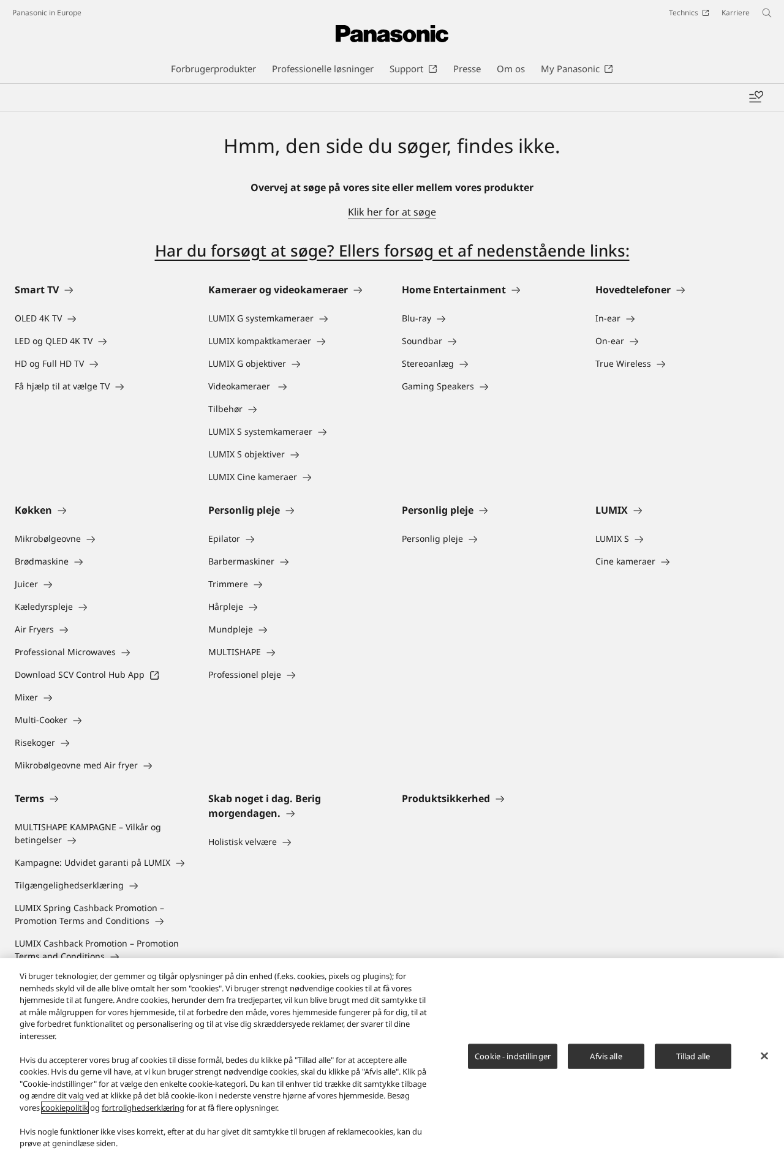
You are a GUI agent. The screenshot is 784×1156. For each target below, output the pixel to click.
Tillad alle (693, 1055)
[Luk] (764, 1055)
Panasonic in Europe (46, 12)
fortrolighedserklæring (143, 1107)
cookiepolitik (65, 1107)
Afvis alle (606, 1055)
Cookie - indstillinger (513, 1055)
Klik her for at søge (392, 212)
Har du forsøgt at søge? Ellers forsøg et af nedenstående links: (392, 250)
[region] (392, 1057)
